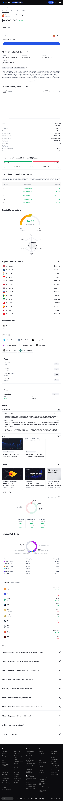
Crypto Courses (42, 775)
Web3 (20, 2)
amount (6, 33)
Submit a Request (30, 756)
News (40, 760)
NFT (15, 765)
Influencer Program (31, 784)
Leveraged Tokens (18, 761)
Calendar (4, 787)
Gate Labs (4, 770)
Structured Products (53, 756)
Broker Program (30, 782)
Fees (3, 760)
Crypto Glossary (43, 777)
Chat (40, 758)
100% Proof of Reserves (5, 765)
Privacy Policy (5, 758)
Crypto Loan (54, 763)
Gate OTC (16, 776)
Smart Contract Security (30, 761)
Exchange (15, 2)
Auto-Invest (54, 767)
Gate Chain (4, 785)
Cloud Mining (54, 772)
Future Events (42, 762)
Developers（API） (31, 763)
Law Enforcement (6, 789)
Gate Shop (17, 785)
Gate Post (41, 753)
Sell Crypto (17, 753)
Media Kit (4, 762)
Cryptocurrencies (10, 7)
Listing (28, 758)
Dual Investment (55, 759)
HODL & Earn (54, 753)
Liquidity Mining (55, 770)
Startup (16, 763)
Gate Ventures (5, 772)
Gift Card (16, 774)
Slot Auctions (54, 774)
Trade (15, 759)
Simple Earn (54, 751)
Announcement (5, 778)
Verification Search (31, 765)
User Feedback (30, 751)
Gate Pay (16, 770)
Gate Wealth (54, 761)
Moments (41, 751)
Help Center (29, 753)
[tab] (6, 11)
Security (4, 776)
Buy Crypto (17, 751)
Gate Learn (41, 772)
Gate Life (16, 772)
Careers (4, 753)
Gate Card (16, 780)
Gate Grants (5, 774)
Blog (40, 764)
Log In (45, 2)
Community (4, 780)
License (4, 767)
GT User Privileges (6, 782)
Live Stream (42, 756)
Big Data (16, 782)
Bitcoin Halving (42, 779)
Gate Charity (17, 778)
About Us (4, 751)
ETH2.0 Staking (55, 765)
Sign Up (51, 2)
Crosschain (17, 767)
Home (3, 7)
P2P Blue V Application (29, 772)
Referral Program (30, 786)
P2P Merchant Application (29, 768)
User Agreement (6, 756)
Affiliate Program (30, 788)
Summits (41, 766)
